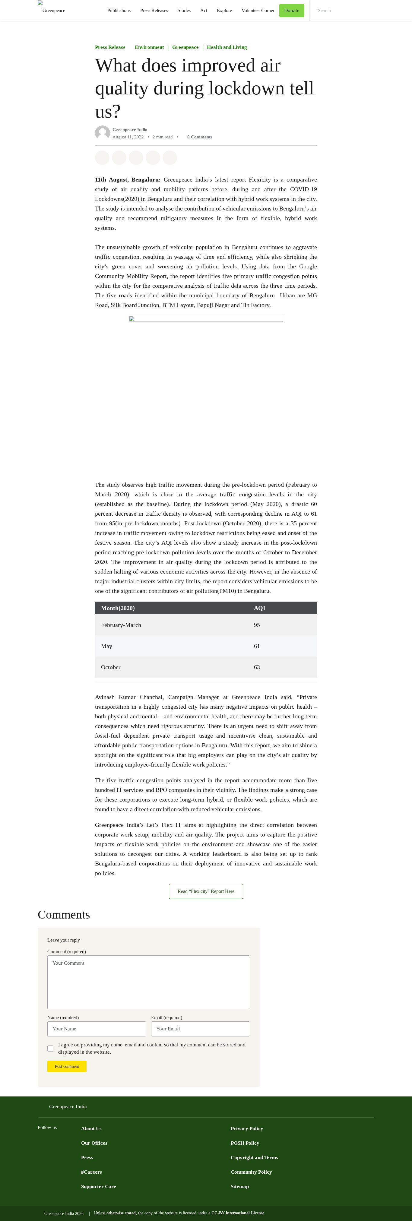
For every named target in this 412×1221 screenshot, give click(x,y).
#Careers (91, 1172)
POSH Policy (245, 1143)
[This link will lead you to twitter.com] (41, 1142)
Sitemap (240, 1186)
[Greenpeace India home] (49, 10)
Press (87, 1157)
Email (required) (166, 1017)
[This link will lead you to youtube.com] (65, 1142)
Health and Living (227, 47)
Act (203, 10)
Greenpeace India (130, 129)
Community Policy (251, 1172)
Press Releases (154, 10)
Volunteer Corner (258, 10)
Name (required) (63, 1017)
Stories (184, 10)
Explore (224, 10)
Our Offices (94, 1143)
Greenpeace (185, 47)
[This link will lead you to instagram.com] (77, 1142)
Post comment (67, 1066)
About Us (91, 1128)
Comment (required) (66, 951)
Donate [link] (291, 10)
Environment (149, 47)
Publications (119, 10)
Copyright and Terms (254, 1157)
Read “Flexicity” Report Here (206, 891)
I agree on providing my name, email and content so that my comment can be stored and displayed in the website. (152, 1048)
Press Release (110, 47)
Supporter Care (98, 1186)
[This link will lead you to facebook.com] (53, 1142)
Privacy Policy (247, 1128)
